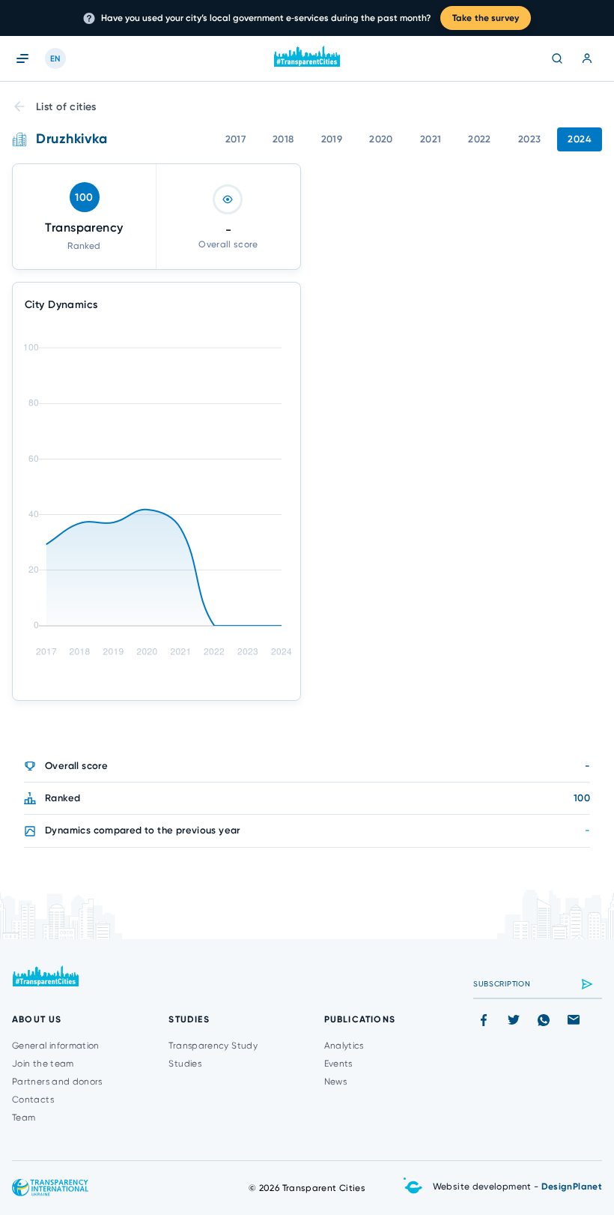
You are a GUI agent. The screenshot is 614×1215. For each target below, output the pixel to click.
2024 (580, 139)
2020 (381, 139)
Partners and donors (57, 1081)
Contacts (33, 1099)
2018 (283, 139)
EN (55, 59)
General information (56, 1045)
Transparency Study (212, 1045)
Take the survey (485, 18)
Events (338, 1063)
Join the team (43, 1063)
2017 (235, 139)
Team (23, 1117)
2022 (479, 139)
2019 (332, 139)
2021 (431, 139)
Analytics (344, 1045)
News (335, 1081)
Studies (184, 1063)
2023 (529, 139)
